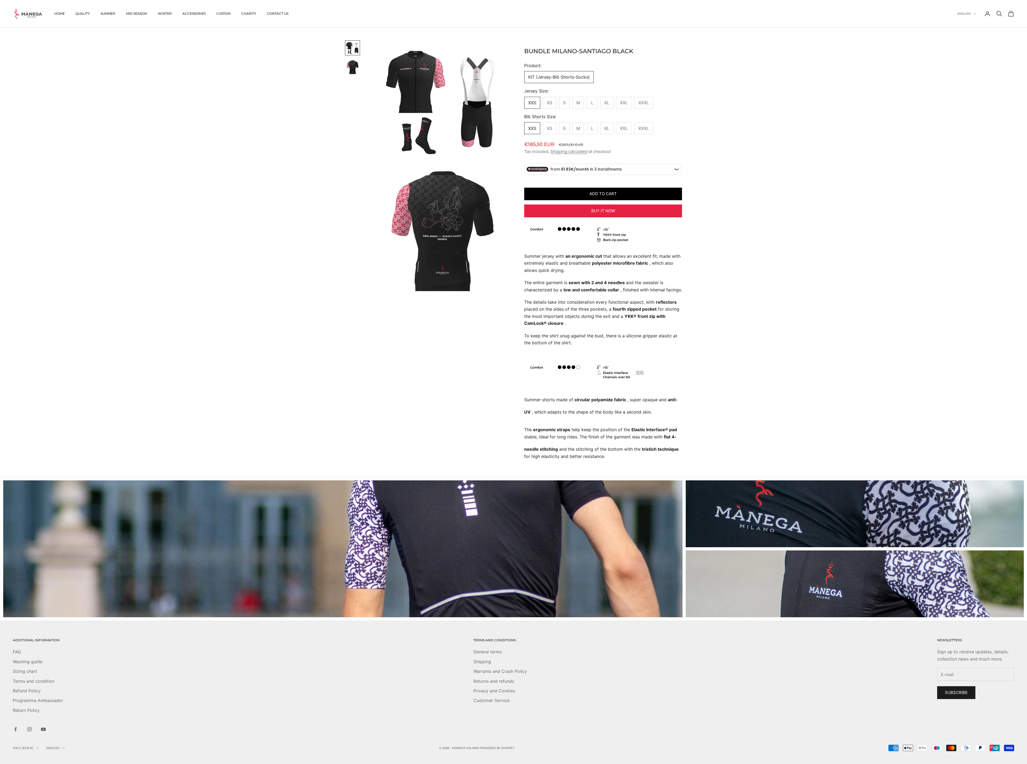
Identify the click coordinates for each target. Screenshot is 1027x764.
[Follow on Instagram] (29, 729)
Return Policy (26, 710)
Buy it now (603, 210)
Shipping (482, 661)
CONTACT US (277, 13)
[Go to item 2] (352, 67)
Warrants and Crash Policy (500, 671)
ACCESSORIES (194, 13)
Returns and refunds (493, 681)
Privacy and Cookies (494, 690)
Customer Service (491, 700)
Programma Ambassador (38, 700)
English (964, 14)
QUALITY (82, 13)
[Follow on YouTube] (43, 729)
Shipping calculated (569, 151)
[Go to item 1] (352, 47)
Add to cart (603, 193)
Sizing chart (25, 671)
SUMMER (108, 13)
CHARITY (248, 13)
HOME (59, 13)
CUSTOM (223, 13)
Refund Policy (27, 690)
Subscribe (956, 692)
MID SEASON (136, 13)
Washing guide (27, 661)
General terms (487, 651)
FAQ (17, 651)
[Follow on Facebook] (15, 729)
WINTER (165, 13)
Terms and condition (33, 681)
